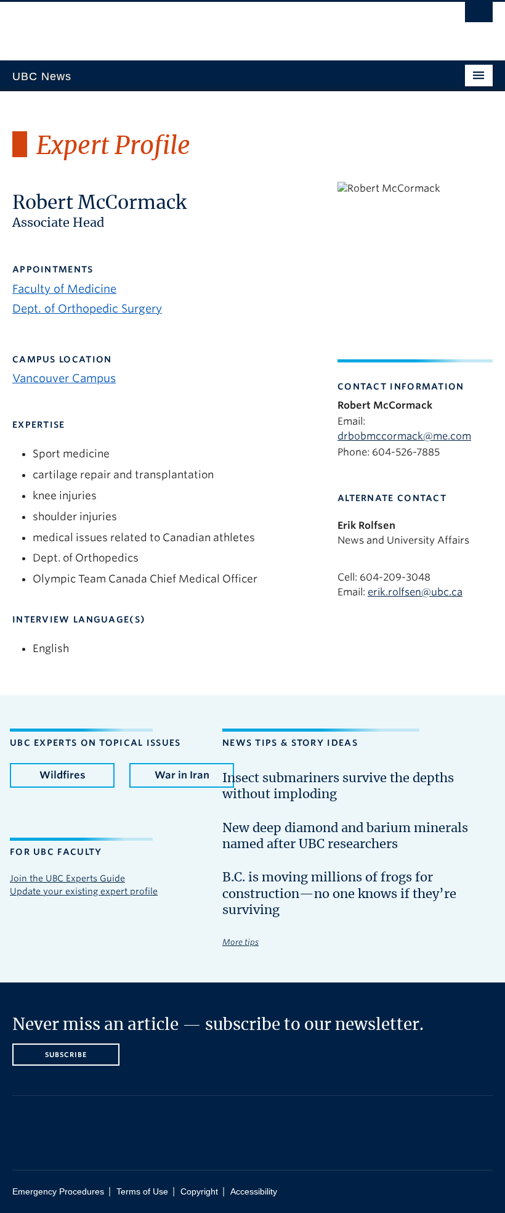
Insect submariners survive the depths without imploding (338, 786)
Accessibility (253, 1191)
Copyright (199, 1191)
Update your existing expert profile (84, 891)
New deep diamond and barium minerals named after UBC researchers (345, 836)
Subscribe (66, 1054)
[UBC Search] (479, 15)
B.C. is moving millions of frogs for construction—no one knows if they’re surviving (339, 894)
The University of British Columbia (216, 25)
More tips (240, 942)
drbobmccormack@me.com (404, 436)
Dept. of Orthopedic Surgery (87, 308)
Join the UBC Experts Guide (67, 878)
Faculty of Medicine (64, 288)
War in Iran (182, 775)
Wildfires (62, 775)
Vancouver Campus (64, 378)
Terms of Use (142, 1191)
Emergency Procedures (58, 1191)
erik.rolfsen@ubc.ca (415, 592)
